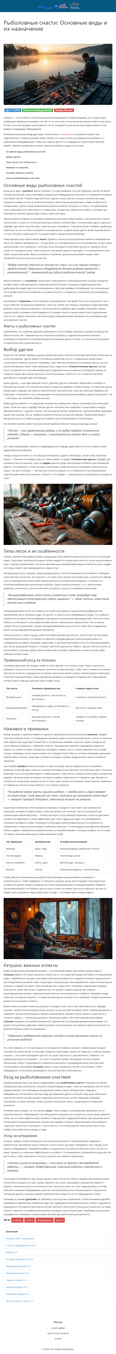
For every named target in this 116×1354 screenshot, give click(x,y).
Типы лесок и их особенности (21, 162)
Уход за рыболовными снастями (23, 178)
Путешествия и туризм (20, 1238)
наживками (65, 134)
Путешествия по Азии (19, 1301)
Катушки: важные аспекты (19, 172)
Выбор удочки (13, 156)
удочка (59, 1220)
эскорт (58, 1338)
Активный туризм (17, 1294)
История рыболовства (19, 1259)
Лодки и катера (16, 1280)
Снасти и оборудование (20, 1245)
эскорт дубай (58, 1328)
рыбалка (17, 1220)
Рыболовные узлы (17, 1273)
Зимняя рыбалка (17, 1287)
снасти (29, 1220)
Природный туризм (18, 1266)
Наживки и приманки (17, 167)
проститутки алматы (58, 1333)
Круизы (12, 1252)
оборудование (44, 1220)
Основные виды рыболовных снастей (25, 151)
